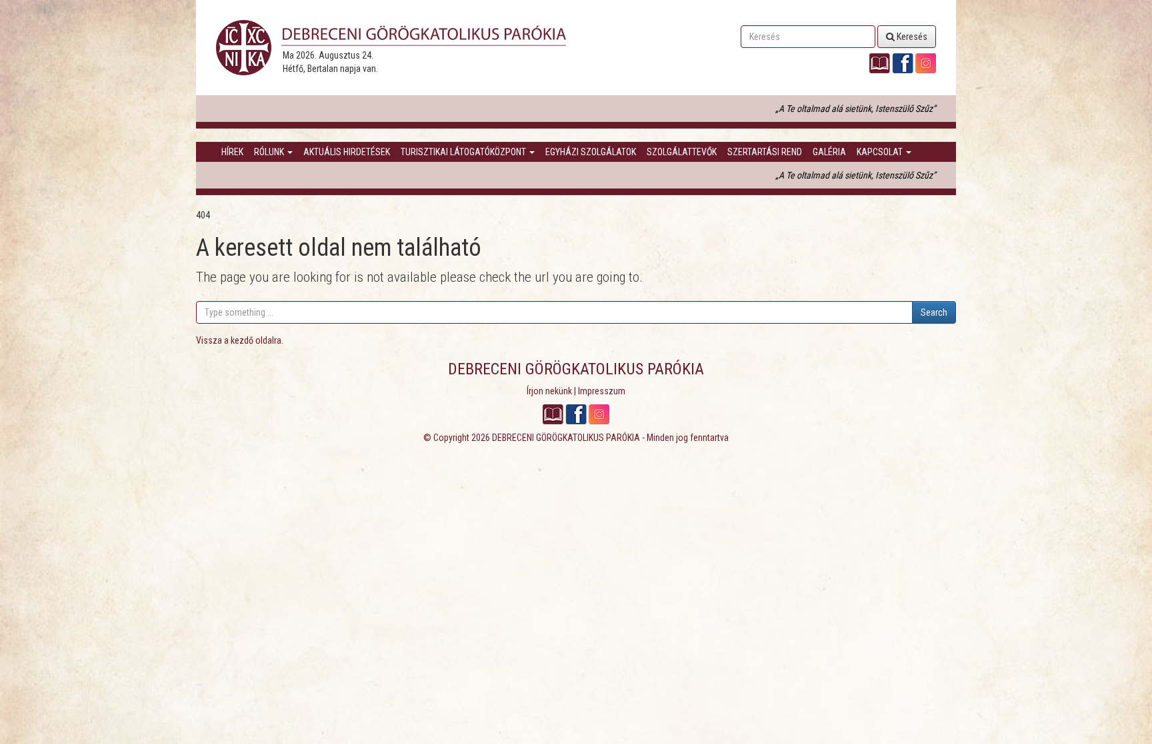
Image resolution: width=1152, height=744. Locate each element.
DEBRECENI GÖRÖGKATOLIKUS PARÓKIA (566, 437)
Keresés (911, 36)
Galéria (829, 152)
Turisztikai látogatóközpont (464, 152)
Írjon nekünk (549, 391)
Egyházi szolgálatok (590, 152)
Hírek (232, 152)
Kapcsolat (881, 152)
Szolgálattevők (682, 152)
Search (934, 312)
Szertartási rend (764, 152)
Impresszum (601, 391)
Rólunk (270, 152)
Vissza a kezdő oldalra (238, 340)
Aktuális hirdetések (346, 152)
